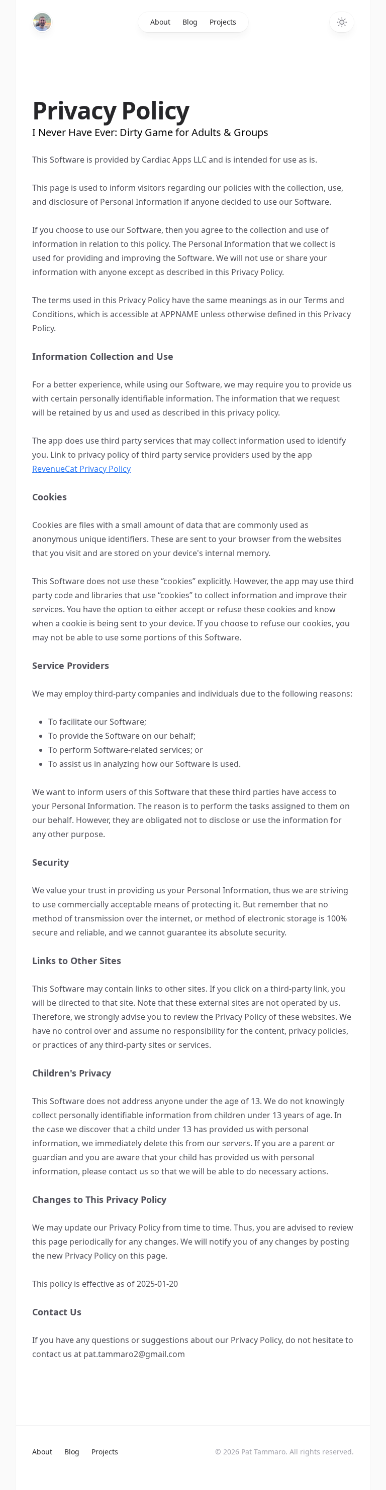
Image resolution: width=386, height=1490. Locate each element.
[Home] (42, 22)
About (160, 22)
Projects (223, 22)
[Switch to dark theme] (342, 22)
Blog (190, 22)
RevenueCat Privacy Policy (81, 468)
